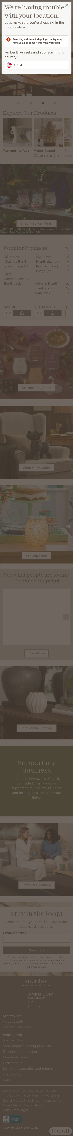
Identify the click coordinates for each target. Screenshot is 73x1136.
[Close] (66, 5)
